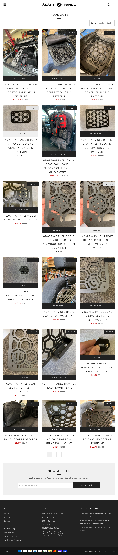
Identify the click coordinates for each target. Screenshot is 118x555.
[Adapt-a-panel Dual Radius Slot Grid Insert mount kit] (97, 280)
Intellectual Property (12, 540)
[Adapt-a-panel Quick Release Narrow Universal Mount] (59, 413)
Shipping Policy (10, 536)
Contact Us (8, 521)
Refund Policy (9, 532)
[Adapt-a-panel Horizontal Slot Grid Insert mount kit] (97, 342)
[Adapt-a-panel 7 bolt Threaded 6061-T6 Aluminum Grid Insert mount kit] (59, 204)
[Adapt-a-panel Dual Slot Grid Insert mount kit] (20, 352)
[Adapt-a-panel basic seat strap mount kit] (59, 280)
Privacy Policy (9, 529)
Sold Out (21, 134)
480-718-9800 (48, 517)
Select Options (58, 154)
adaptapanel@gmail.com (52, 513)
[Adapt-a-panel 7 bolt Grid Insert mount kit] (20, 194)
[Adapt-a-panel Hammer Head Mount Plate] (59, 352)
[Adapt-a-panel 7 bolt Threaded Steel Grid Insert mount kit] (97, 204)
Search (6, 513)
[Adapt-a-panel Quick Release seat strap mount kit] (97, 413)
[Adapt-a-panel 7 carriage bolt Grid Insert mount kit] (20, 270)
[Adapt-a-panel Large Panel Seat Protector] (20, 413)
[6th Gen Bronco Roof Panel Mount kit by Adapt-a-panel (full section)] (20, 52)
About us (7, 517)
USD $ (6, 551)
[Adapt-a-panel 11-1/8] (59, 52)
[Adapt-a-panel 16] (97, 118)
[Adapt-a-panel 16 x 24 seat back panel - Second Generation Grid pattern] (59, 128)
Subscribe (85, 485)
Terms (6, 525)
